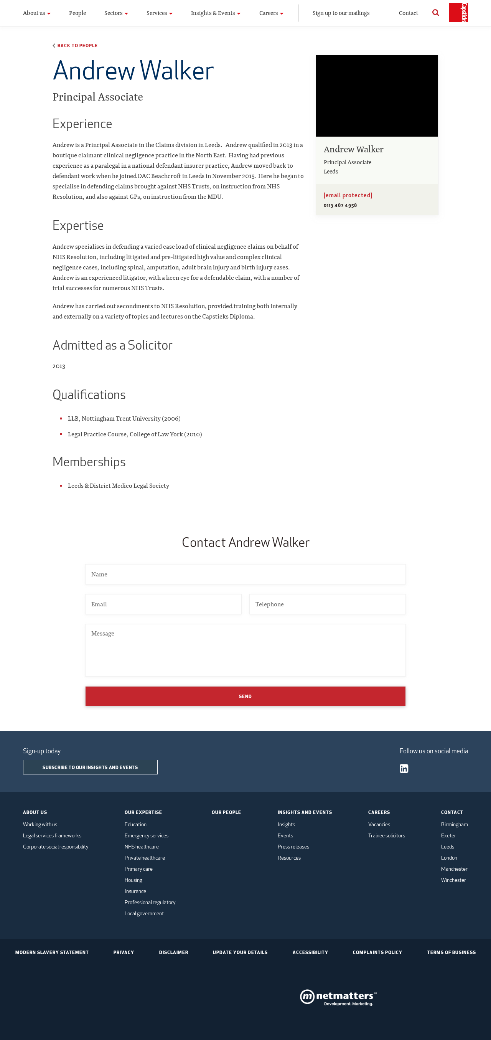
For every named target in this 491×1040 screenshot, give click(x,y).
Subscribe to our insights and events (90, 767)
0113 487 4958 (340, 205)
